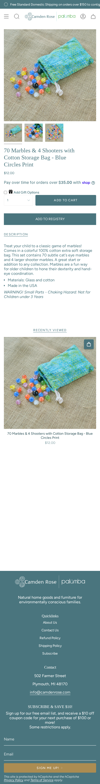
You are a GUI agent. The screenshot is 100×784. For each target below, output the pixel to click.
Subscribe (50, 653)
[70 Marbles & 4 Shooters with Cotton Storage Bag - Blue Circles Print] (50, 383)
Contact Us (50, 630)
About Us (50, 622)
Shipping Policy (50, 646)
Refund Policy (50, 638)
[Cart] (93, 16)
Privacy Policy (13, 780)
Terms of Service (41, 780)
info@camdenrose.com (50, 692)
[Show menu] (6, 16)
